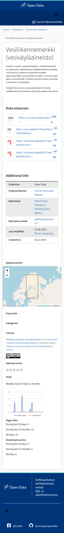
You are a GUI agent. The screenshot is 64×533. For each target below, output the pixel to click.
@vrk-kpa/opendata (46, 526)
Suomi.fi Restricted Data (49, 22)
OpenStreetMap (44, 305)
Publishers (17, 29)
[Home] (32, 5)
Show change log (43, 233)
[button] (7, 270)
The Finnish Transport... (36, 29)
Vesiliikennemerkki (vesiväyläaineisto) (24, 38)
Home (6, 29)
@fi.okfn (17, 526)
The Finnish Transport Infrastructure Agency (31, 341)
